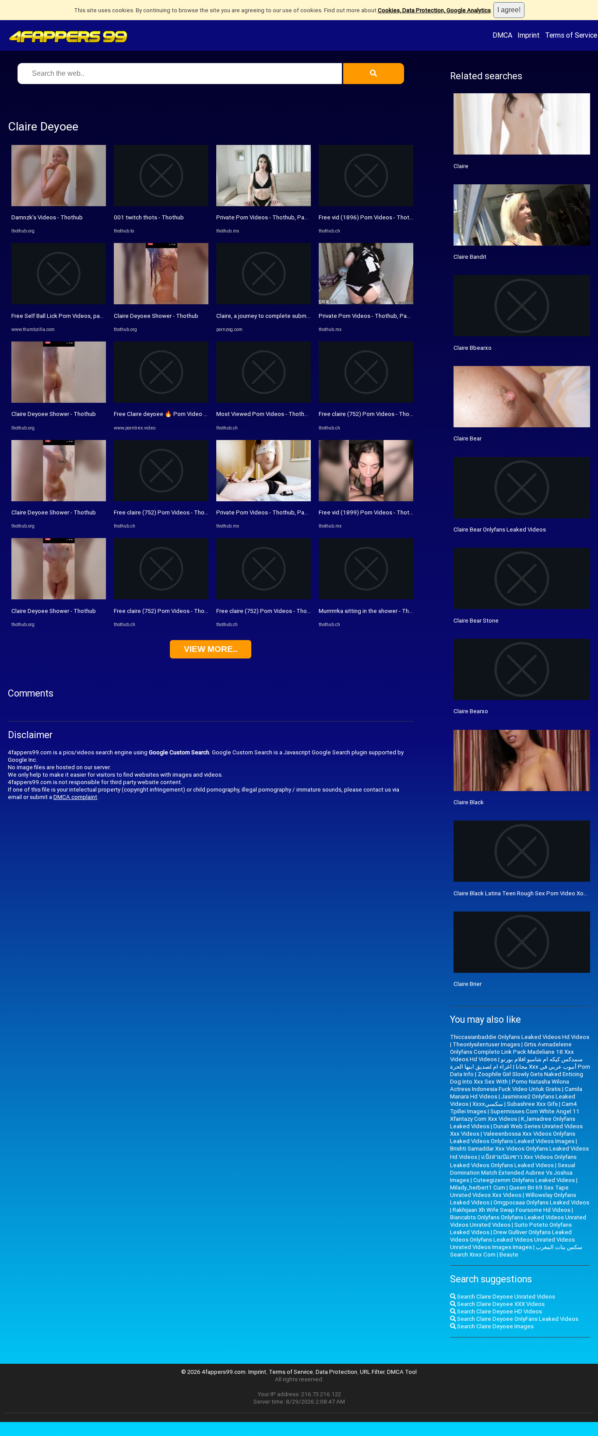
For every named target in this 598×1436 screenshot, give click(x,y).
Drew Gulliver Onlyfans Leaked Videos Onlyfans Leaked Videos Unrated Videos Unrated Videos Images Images (512, 1239)
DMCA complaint (75, 797)
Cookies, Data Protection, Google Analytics (434, 10)
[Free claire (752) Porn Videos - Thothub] (161, 499)
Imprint (528, 35)
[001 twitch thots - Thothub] (161, 204)
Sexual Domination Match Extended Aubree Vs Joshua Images (512, 1172)
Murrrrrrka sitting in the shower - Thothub (371, 611)
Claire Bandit (470, 256)
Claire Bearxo (471, 711)
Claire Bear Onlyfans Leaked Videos (500, 529)
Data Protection (336, 1372)
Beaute (509, 1254)
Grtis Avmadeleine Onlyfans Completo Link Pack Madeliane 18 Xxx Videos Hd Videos (512, 1052)
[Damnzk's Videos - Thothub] (58, 204)
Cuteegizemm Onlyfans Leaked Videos (524, 1180)
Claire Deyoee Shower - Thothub (53, 414)
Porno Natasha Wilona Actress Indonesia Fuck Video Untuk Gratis (509, 1085)
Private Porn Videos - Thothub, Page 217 (269, 217)
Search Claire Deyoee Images (495, 1326)
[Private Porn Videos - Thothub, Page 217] (263, 204)
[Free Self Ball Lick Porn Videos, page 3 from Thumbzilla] (58, 302)
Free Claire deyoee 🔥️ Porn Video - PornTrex (172, 414)
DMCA (502, 35)
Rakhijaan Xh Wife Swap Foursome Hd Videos (511, 1210)
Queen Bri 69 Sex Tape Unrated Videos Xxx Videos (509, 1191)
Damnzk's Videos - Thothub (47, 217)
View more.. (210, 649)
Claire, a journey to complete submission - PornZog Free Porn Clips (303, 316)
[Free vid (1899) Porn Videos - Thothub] (366, 499)
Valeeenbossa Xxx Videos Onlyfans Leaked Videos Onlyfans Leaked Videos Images (512, 1137)
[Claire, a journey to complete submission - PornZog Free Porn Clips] (263, 302)
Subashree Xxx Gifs (532, 1104)
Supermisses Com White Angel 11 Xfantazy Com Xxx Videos (515, 1115)
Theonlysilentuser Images (486, 1044)
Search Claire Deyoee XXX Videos (500, 1304)
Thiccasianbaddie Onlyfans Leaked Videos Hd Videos (519, 1037)
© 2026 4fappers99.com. (214, 1372)
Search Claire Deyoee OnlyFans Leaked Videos (517, 1319)
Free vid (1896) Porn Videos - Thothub (369, 217)
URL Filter (372, 1372)
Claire (461, 166)
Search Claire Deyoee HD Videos (499, 1311)
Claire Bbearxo (473, 348)
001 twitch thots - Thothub (149, 217)
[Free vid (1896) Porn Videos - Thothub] (366, 204)
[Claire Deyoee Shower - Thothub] (58, 401)
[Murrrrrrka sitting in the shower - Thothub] (366, 597)
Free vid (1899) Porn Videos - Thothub (369, 512)
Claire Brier (468, 984)
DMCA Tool (402, 1372)
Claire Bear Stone (476, 620)
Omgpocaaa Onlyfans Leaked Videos (541, 1202)
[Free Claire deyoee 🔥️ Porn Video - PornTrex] (161, 401)
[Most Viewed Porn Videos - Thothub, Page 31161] (263, 401)
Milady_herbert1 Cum (477, 1187)
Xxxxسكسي (487, 1104)
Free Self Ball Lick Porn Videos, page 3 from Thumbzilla (83, 316)
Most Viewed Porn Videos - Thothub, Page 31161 (281, 414)
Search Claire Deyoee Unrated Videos (505, 1296)
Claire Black (469, 802)
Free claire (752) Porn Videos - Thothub (165, 512)
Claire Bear (468, 438)
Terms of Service (571, 35)
